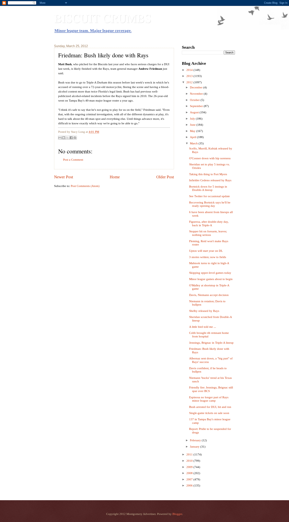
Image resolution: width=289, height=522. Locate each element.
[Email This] (60, 138)
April (193, 137)
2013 (189, 76)
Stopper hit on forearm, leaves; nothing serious (208, 233)
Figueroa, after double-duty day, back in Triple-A (209, 223)
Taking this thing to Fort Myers (208, 174)
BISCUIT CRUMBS (102, 18)
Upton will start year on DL (206, 250)
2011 (189, 454)
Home (115, 177)
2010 (189, 460)
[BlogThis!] (64, 138)
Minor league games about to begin (211, 279)
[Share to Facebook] (71, 138)
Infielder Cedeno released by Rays (210, 180)
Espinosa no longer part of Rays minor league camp (208, 399)
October (195, 100)
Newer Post (63, 177)
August (195, 112)
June (193, 124)
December (196, 87)
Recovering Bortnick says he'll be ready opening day (209, 204)
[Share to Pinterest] (75, 138)
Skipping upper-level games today (210, 272)
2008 (189, 473)
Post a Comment (73, 159)
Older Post (165, 177)
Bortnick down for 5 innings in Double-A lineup (208, 188)
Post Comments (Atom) (85, 186)
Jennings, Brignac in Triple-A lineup (211, 342)
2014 (189, 69)
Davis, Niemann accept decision (209, 295)
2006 (189, 485)
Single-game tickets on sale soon (209, 413)
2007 (189, 479)
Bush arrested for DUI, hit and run (210, 406)
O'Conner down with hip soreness (210, 158)
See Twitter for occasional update (209, 196)
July (193, 118)
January (195, 446)
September (197, 106)
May (193, 131)
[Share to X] (67, 138)
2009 (189, 467)
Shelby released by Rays (204, 310)
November (197, 93)
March (194, 143)
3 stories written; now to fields (207, 257)
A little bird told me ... (202, 326)
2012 (189, 82)
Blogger (177, 514)
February (196, 440)
